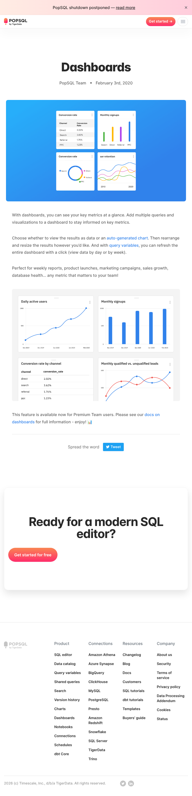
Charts (60, 709)
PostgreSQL (98, 700)
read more (125, 7)
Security (164, 664)
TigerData (96, 750)
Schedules (63, 745)
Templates (131, 709)
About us (164, 655)
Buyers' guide (134, 718)
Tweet (115, 447)
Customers (131, 682)
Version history (67, 700)
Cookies (163, 710)
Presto (94, 709)
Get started (160, 21)
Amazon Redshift (95, 720)
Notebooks (63, 727)
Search (60, 691)
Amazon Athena (102, 655)
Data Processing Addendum (170, 698)
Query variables (67, 673)
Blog (126, 664)
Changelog (131, 655)
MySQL (94, 691)
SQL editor (63, 655)
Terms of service (164, 675)
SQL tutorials (133, 691)
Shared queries (67, 682)
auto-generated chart (127, 237)
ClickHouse (98, 682)
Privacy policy (168, 687)
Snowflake (97, 732)
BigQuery (96, 673)
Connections (65, 736)
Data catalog (65, 664)
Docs (126, 673)
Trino (92, 759)
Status (162, 719)
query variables (124, 245)
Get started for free (33, 554)
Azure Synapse (101, 664)
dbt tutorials (132, 700)
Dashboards (64, 718)
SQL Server (98, 741)
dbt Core (61, 754)
